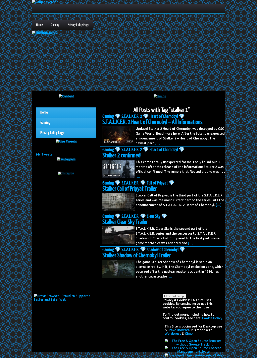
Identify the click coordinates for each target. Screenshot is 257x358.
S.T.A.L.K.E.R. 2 (131, 116)
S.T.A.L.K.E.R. (130, 183)
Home (39, 25)
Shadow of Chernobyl (162, 249)
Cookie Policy (212, 318)
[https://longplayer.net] (66, 96)
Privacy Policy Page (78, 25)
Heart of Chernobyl (164, 116)
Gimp (189, 333)
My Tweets (44, 154)
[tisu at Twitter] (66, 141)
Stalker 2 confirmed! (122, 156)
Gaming (55, 25)
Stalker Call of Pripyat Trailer (129, 189)
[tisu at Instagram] (66, 159)
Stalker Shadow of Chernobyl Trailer (136, 255)
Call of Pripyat (157, 183)
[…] (157, 143)
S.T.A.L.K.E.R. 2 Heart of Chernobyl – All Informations (152, 122)
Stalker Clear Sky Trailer (125, 222)
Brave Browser (178, 330)
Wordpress (173, 333)
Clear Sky (153, 216)
